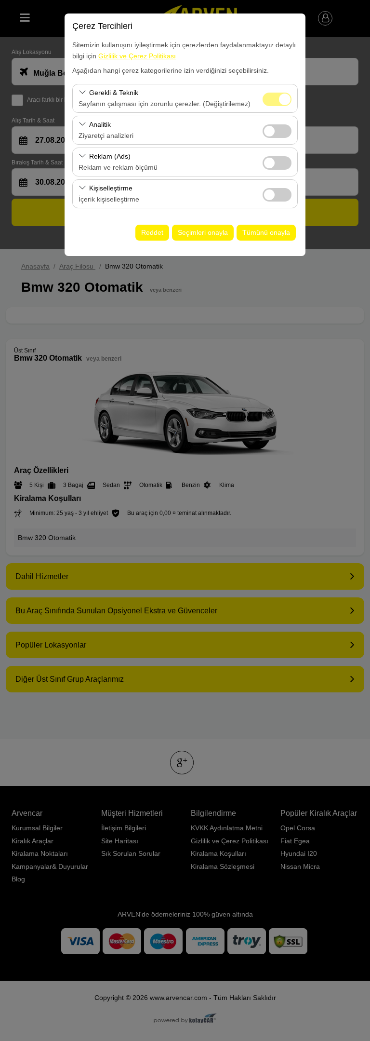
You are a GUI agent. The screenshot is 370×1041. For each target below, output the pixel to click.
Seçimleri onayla (203, 232)
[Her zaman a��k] (277, 98)
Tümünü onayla (266, 232)
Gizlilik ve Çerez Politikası (137, 56)
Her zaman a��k (277, 99)
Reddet (152, 232)
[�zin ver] (277, 130)
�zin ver (277, 131)
